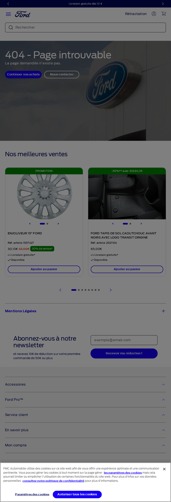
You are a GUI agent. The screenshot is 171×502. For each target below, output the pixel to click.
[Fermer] (164, 469)
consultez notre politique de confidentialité (53, 481)
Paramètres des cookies (32, 494)
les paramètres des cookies (123, 473)
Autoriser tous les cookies (77, 494)
